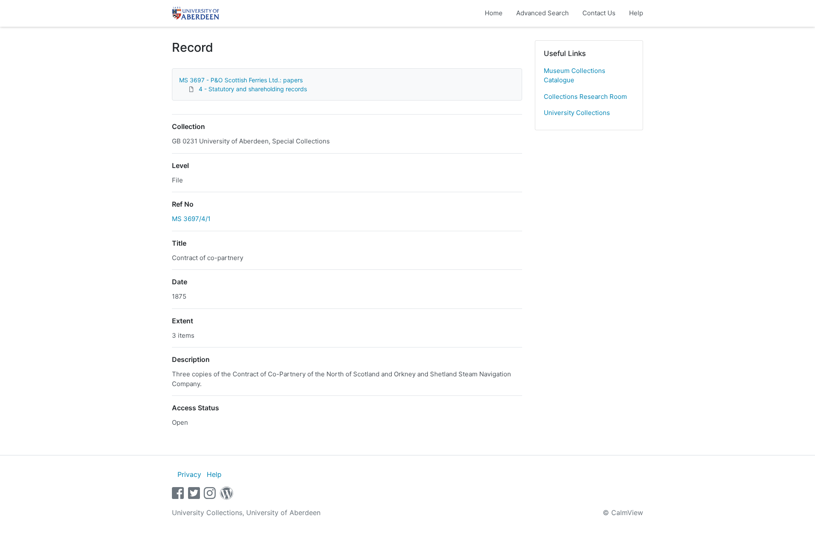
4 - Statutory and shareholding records (253, 88)
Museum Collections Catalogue (574, 75)
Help (636, 13)
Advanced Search (542, 13)
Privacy (189, 474)
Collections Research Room (585, 96)
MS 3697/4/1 (191, 219)
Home (494, 13)
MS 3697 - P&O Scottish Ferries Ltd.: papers (241, 80)
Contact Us (598, 13)
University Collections (577, 113)
